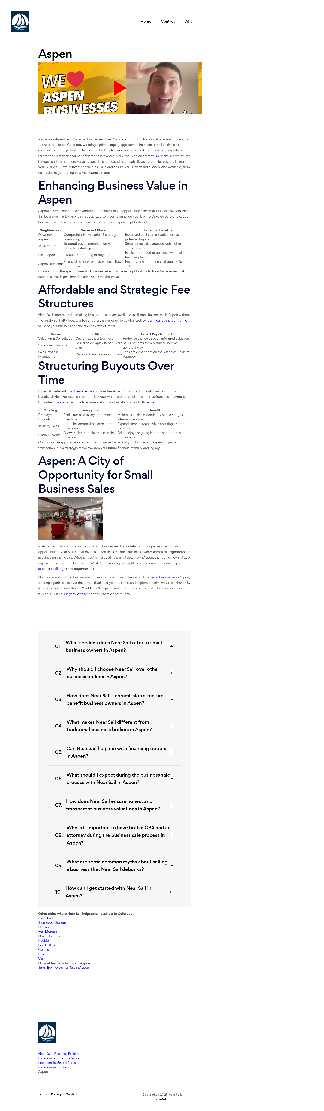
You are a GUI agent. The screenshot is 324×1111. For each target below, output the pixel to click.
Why (188, 21)
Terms (42, 1094)
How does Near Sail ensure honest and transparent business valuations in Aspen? (107, 805)
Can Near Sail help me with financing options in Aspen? (111, 752)
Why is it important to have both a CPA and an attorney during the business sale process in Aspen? (113, 835)
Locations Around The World (59, 1058)
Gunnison (45, 949)
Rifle (41, 954)
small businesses (163, 577)
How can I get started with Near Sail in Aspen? (103, 892)
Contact (168, 21)
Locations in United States (57, 1062)
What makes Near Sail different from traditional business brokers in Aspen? (103, 726)
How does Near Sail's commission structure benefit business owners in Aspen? (109, 699)
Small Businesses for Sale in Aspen (63, 967)
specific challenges (52, 568)
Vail (41, 958)
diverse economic (86, 391)
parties (151, 402)
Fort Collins (46, 945)
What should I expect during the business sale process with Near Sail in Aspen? (112, 779)
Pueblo (43, 940)
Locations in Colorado (54, 1067)
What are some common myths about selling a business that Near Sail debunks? (111, 865)
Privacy (56, 1094)
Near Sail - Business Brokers (58, 1053)
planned (60, 402)
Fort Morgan (47, 931)
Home (146, 21)
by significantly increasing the (165, 320)
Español (160, 1099)
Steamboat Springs (52, 922)
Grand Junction (49, 936)
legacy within (76, 594)
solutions (162, 156)
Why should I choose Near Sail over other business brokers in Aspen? (107, 673)
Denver (43, 927)
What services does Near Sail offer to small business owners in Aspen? (108, 646)
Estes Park (46, 918)
